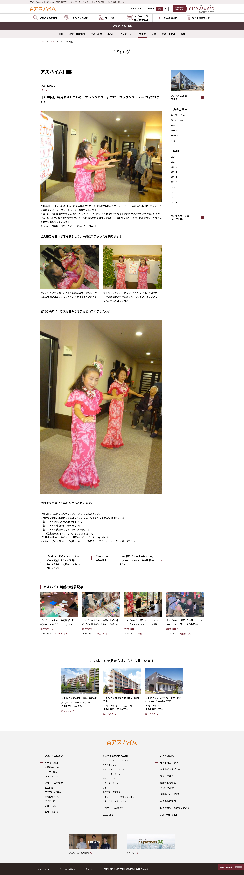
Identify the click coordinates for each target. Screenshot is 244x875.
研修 (173, 140)
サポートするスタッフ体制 (114, 801)
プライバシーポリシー (46, 869)
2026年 (174, 156)
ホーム (174, 130)
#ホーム (43, 89)
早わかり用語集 (167, 787)
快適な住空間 (109, 778)
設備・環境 (96, 34)
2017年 (174, 202)
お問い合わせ (51, 812)
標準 (159, 9)
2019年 (174, 192)
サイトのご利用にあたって (70, 869)
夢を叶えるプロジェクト (113, 769)
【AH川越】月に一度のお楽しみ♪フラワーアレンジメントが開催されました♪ (137, 560)
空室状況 (49, 787)
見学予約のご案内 (53, 792)
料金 (154, 34)
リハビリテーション (111, 774)
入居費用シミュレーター (172, 814)
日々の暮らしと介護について (174, 807)
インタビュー (126, 34)
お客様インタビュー (170, 769)
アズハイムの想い (54, 755)
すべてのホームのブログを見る (180, 217)
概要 (183, 34)
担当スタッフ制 (109, 764)
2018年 (174, 197)
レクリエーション (179, 115)
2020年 (174, 187)
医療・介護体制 (77, 34)
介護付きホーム (52, 767)
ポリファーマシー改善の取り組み (119, 796)
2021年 (174, 182)
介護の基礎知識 (168, 783)
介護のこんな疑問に (170, 794)
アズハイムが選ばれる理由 (115, 755)
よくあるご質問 (135, 8)
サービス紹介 (51, 762)
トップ (42, 41)
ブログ (142, 34)
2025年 (174, 161)
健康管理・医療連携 (111, 792)
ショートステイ (52, 776)
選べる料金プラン (169, 762)
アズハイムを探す (54, 783)
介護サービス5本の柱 (113, 807)
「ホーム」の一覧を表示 (101, 558)
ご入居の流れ (167, 755)
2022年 (174, 177)
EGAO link (107, 814)
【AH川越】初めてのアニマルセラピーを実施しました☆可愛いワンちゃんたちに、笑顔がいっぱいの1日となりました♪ (64, 562)
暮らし (110, 34)
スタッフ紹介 (167, 776)
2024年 (174, 166)
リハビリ (175, 135)
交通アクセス (168, 34)
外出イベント (177, 120)
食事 (173, 125)
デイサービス (51, 771)
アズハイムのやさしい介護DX (116, 760)
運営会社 (89, 869)
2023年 (174, 172)
